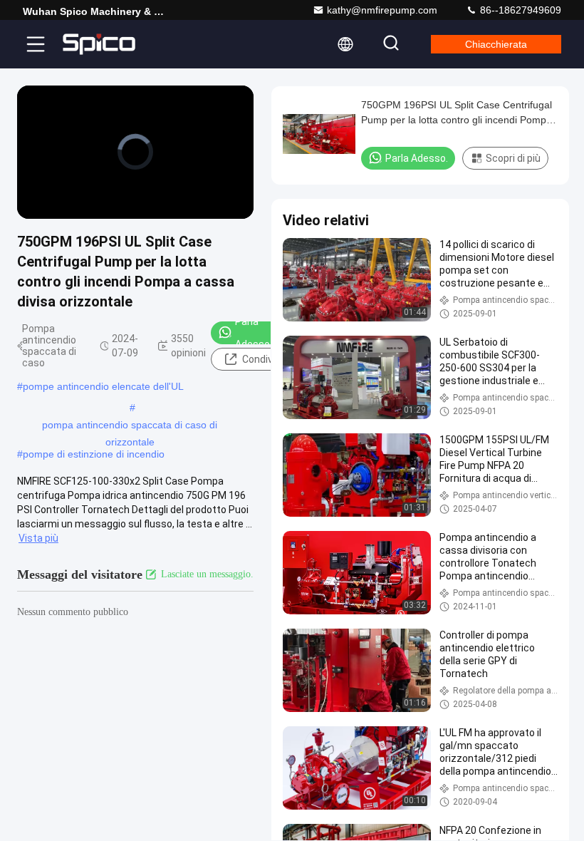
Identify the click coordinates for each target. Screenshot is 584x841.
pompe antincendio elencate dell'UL (103, 386)
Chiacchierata (496, 44)
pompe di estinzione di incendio (94, 454)
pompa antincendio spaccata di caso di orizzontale (129, 426)
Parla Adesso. (253, 332)
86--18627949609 (519, 10)
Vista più (38, 538)
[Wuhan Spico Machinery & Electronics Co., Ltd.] (99, 44)
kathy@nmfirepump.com (382, 10)
